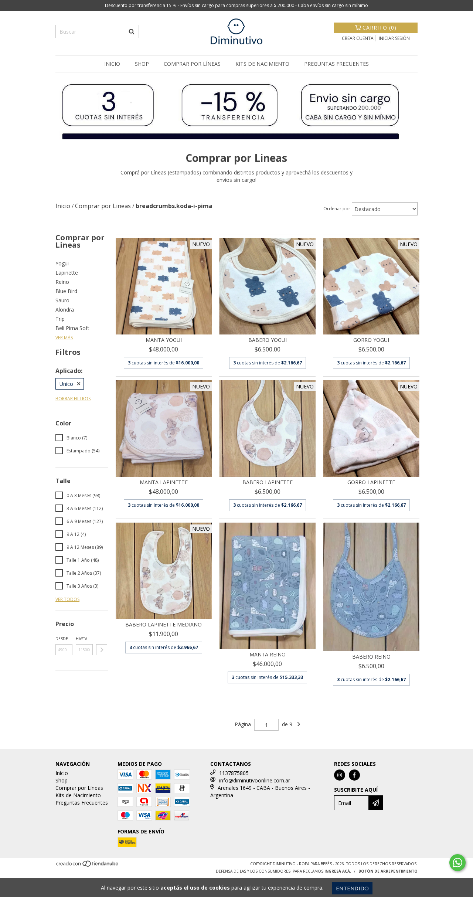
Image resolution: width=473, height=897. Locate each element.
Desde (61, 638)
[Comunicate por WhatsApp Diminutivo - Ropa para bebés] (457, 862)
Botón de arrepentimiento (388, 871)
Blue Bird (66, 291)
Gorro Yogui (371, 339)
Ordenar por (336, 208)
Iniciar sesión (394, 38)
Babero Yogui (267, 339)
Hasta (81, 638)
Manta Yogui (164, 339)
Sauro (62, 300)
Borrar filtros (73, 398)
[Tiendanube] (87, 866)
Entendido (352, 888)
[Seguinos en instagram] (339, 775)
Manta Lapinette (164, 482)
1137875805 (234, 773)
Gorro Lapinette (371, 482)
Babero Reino (371, 656)
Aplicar (101, 649)
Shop (142, 63)
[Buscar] (131, 31)
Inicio (112, 63)
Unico (66, 383)
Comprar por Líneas (192, 63)
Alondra (64, 309)
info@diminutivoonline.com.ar (254, 780)
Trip (60, 318)
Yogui (62, 263)
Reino (62, 281)
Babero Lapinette (267, 482)
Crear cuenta (358, 38)
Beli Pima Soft (72, 328)
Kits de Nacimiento (262, 63)
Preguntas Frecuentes (336, 63)
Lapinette (66, 272)
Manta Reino (267, 654)
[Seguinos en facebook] (354, 775)
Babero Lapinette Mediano (163, 624)
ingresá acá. (337, 871)
